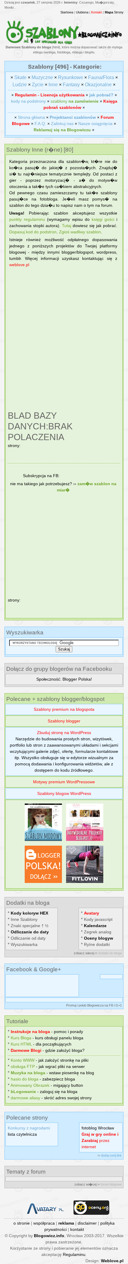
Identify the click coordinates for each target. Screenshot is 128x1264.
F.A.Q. (40, 123)
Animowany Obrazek (29, 1085)
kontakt (77, 1229)
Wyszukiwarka (24, 944)
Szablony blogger (64, 721)
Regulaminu (74, 1254)
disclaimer (87, 1223)
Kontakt (96, 12)
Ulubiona (82, 12)
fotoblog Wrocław (98, 1128)
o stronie (21, 1223)
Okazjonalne (98, 84)
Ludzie (20, 84)
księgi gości (103, 219)
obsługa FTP (23, 1066)
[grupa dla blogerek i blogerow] (43, 883)
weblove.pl (19, 264)
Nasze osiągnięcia (95, 123)
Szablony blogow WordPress (64, 793)
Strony (114, 12)
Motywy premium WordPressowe (64, 781)
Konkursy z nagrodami (29, 1128)
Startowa (66, 12)
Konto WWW (23, 1060)
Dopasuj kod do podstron (33, 231)
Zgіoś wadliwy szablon (80, 231)
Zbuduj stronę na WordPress (64, 732)
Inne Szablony (24, 919)
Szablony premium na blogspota (64, 709)
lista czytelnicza (22, 1134)
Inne (53, 84)
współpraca (44, 1223)
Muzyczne (42, 77)
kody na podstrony (28, 101)
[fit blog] (85, 883)
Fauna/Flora (101, 77)
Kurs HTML (21, 1044)
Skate (20, 77)
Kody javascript (98, 919)
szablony (75, 101)
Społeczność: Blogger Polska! (64, 679)
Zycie (37, 84)
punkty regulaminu (27, 219)
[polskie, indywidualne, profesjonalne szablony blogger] (85, 840)
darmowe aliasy (25, 1097)
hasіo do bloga (24, 1079)
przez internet (100, 1140)
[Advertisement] (64, 340)
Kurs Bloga (21, 1037)
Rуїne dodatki (97, 944)
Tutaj (66, 225)
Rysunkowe (70, 77)
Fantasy (71, 84)
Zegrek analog (97, 931)
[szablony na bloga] (64, 43)
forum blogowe (111, 1184)
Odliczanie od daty (28, 938)
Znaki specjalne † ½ (30, 925)
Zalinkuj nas (62, 123)
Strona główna (31, 117)
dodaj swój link (111, 1155)
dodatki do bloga (110, 953)
